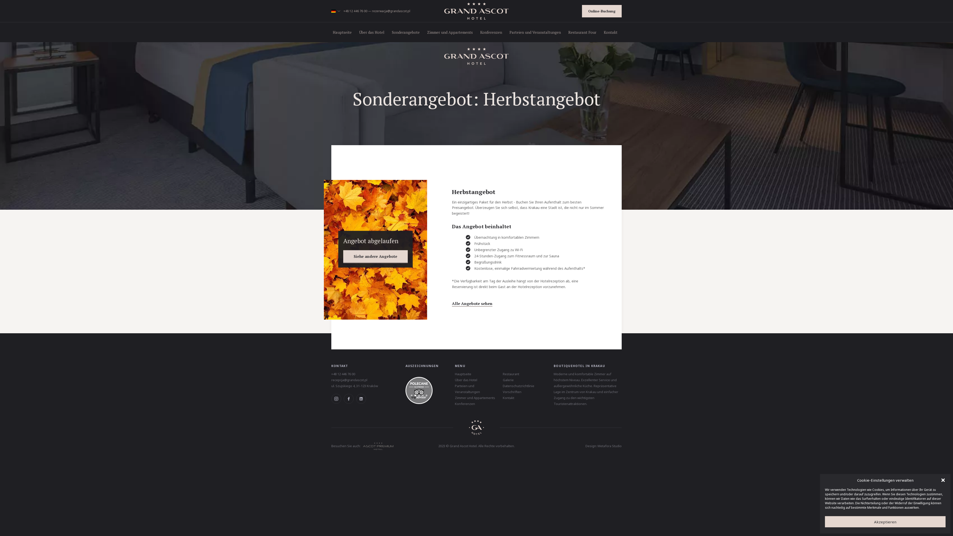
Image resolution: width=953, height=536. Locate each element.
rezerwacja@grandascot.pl (391, 11)
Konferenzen (491, 32)
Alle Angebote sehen (472, 303)
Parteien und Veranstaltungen (535, 32)
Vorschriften (512, 392)
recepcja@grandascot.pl (349, 380)
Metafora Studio (610, 446)
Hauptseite (342, 32)
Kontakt (610, 32)
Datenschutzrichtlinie (518, 386)
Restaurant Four (582, 32)
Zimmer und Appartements (450, 32)
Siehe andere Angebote (375, 256)
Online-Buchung (601, 11)
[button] (943, 480)
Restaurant (511, 374)
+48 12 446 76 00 (355, 11)
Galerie (508, 380)
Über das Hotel (371, 32)
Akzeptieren (885, 521)
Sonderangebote (406, 32)
